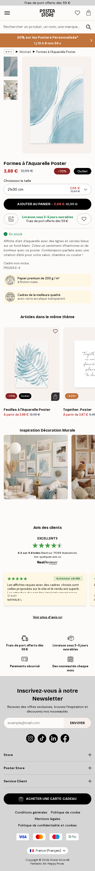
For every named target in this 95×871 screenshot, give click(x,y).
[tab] (77, 13)
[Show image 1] (11, 66)
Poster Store (57, 860)
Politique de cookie (65, 812)
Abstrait (25, 52)
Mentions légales (47, 819)
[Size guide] (11, 219)
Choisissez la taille (17, 181)
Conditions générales (31, 812)
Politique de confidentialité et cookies (47, 825)
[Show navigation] (7, 13)
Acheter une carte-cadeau (51, 799)
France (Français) (48, 851)
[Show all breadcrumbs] (9, 51)
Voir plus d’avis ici (47, 617)
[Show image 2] (11, 90)
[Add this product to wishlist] (84, 219)
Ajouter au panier (47, 204)
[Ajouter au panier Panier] (55, 397)
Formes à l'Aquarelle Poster (56, 52)
